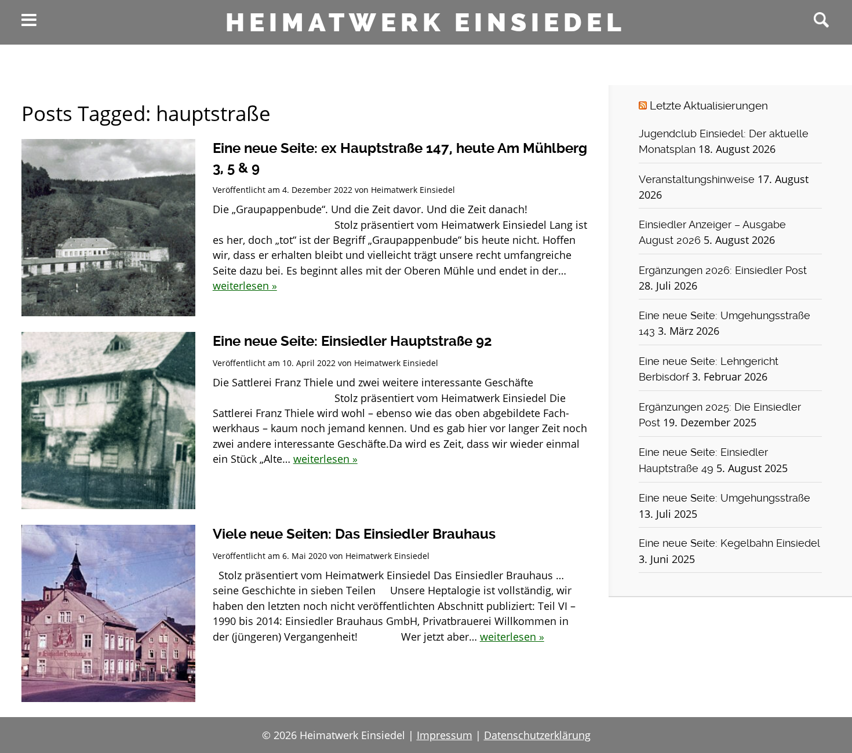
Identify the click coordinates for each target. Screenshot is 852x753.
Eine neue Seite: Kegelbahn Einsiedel (729, 543)
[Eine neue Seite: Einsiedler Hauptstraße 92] (108, 420)
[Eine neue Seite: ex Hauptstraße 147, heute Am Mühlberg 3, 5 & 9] (108, 227)
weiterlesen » (245, 286)
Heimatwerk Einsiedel (425, 23)
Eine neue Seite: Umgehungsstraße (724, 498)
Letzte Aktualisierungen (709, 105)
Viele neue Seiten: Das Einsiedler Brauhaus (354, 534)
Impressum (444, 735)
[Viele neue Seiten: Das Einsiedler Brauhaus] (108, 613)
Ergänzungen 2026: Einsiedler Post (723, 270)
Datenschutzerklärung (537, 735)
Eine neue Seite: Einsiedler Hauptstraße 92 (352, 341)
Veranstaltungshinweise (697, 179)
